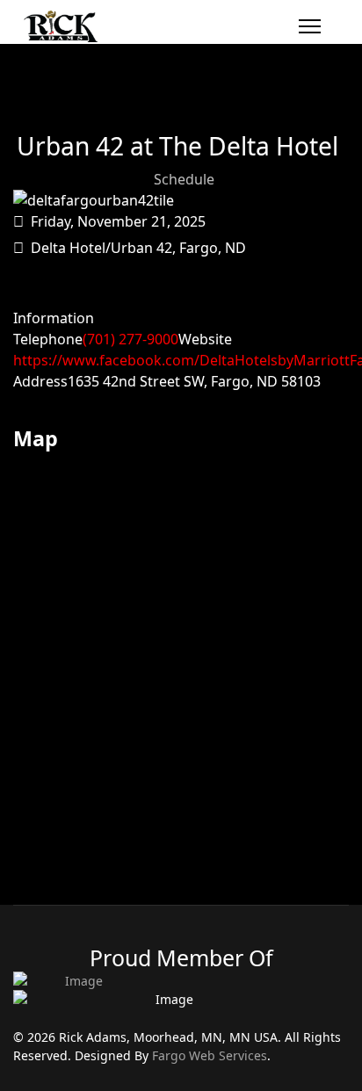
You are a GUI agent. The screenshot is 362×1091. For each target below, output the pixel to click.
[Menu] (310, 26)
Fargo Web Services (209, 1055)
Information (53, 318)
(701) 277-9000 (130, 339)
